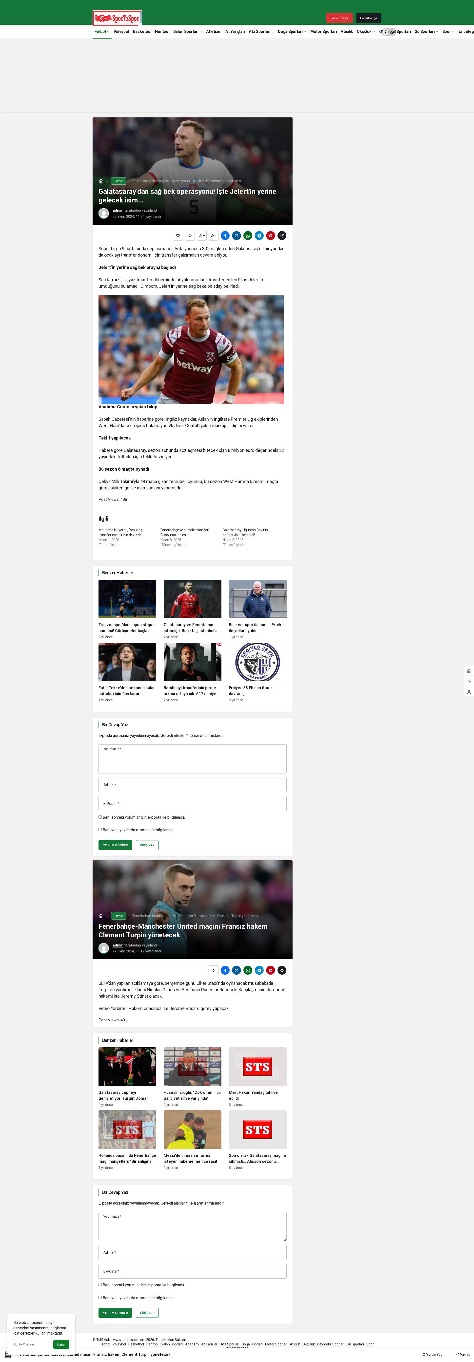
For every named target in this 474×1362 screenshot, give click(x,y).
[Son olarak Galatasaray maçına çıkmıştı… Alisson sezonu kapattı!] (258, 1140)
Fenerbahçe (368, 18)
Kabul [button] (61, 1344)
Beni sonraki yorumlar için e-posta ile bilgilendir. (144, 817)
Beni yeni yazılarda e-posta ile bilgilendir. (138, 830)
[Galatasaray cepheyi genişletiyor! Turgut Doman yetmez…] (127, 1077)
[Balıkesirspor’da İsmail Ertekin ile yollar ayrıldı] (258, 609)
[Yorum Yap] (190, 236)
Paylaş (464, 1354)
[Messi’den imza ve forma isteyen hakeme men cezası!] (192, 1140)
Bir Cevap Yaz (115, 724)
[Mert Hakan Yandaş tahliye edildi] (258, 1077)
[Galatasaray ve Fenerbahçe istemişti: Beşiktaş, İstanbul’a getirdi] (192, 609)
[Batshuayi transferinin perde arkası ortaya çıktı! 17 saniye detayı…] (192, 672)
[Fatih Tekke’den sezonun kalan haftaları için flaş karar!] (127, 672)
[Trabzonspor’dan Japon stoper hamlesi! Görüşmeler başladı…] (127, 609)
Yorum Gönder (115, 845)
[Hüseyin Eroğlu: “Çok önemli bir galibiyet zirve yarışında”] (192, 1077)
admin (118, 210)
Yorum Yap (434, 1354)
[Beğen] (178, 236)
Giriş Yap (147, 845)
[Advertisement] (237, 77)
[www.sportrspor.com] (117, 18)
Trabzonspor (339, 18)
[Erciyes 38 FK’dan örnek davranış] (258, 672)
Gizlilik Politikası (24, 1344)
